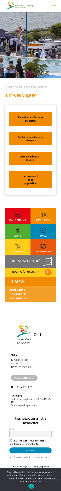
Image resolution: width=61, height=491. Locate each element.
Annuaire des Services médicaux (30, 119)
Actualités (17, 466)
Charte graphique (40, 466)
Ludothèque (17, 294)
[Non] (57, 479)
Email (11, 429)
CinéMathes (17, 290)
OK (31, 486)
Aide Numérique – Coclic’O (30, 158)
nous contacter (24, 378)
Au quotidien (22, 86)
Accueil (9, 86)
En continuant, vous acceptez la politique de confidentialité (28, 442)
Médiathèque (18, 298)
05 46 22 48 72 (21, 387)
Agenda (26, 466)
